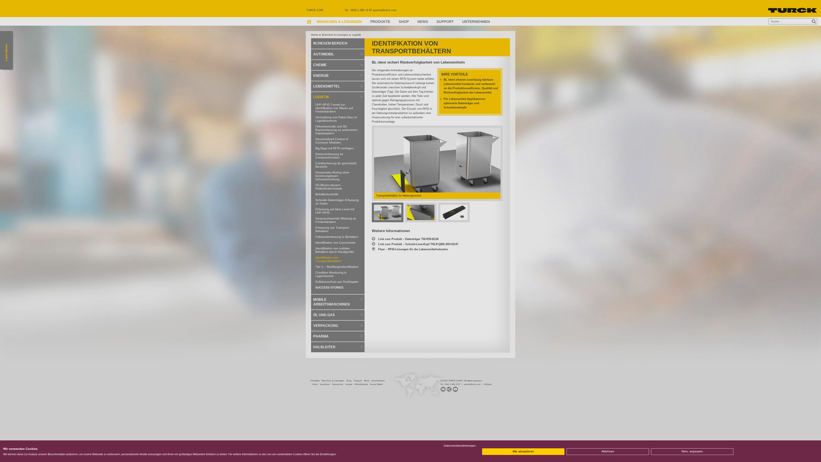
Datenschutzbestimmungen (460, 445)
